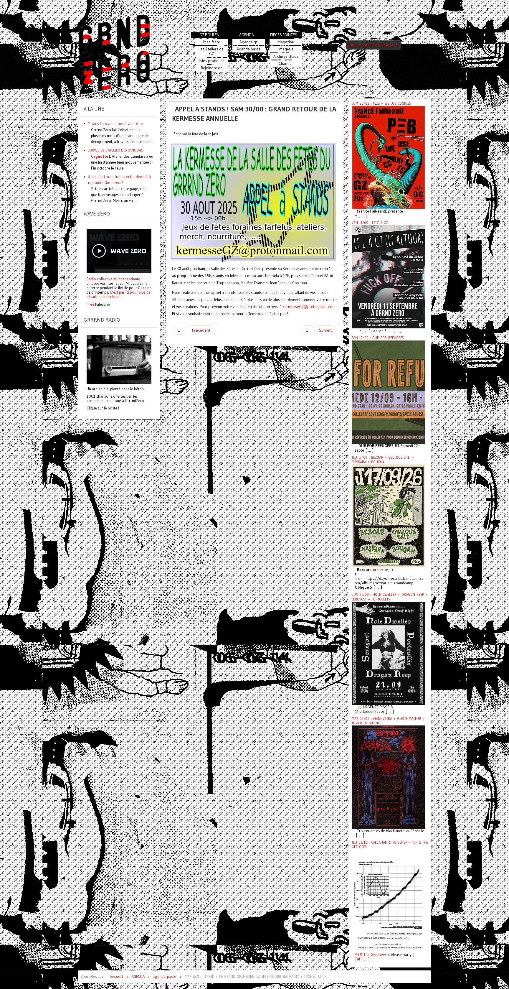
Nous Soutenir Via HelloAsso (373, 44)
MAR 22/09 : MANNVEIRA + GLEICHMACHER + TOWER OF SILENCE (388, 721)
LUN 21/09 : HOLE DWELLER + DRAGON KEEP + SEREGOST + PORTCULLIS (389, 597)
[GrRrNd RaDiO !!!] (119, 358)
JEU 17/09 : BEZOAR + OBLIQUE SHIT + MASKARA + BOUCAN (383, 460)
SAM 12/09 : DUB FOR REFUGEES (378, 337)
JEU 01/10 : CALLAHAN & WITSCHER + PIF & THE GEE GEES (390, 845)
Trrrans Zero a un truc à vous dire (115, 123)
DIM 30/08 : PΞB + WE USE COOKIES (381, 103)
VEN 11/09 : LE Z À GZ (370, 223)
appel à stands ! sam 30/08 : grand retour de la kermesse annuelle (254, 114)
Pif (357, 954)
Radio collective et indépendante (113, 279)
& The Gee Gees (373, 954)
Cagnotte (99, 156)
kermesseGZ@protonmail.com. (308, 306)
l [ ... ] (364, 959)
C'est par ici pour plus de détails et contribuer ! (119, 294)
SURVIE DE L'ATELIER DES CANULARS (115, 150)
